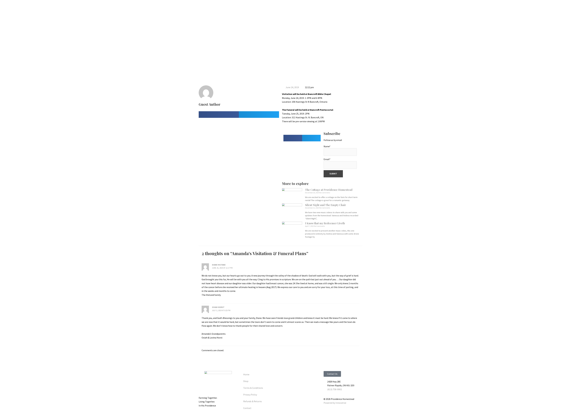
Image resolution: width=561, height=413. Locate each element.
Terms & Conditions (253, 387)
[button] (219, 114)
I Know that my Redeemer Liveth (325, 223)
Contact (247, 408)
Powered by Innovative (335, 402)
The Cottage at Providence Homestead (328, 190)
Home (246, 374)
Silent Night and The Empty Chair (325, 205)
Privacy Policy (250, 394)
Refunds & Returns (252, 401)
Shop (245, 381)
